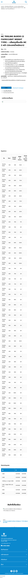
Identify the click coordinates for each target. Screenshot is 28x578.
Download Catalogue (18, 88)
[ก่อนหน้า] (0, 577)
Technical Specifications (8, 92)
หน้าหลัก (2, 6)
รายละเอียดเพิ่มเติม (7, 91)
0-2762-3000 (6, 546)
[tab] (15, 91)
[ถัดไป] (1, 577)
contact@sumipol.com (5, 543)
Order (6, 87)
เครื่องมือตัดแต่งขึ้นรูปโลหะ (9, 6)
